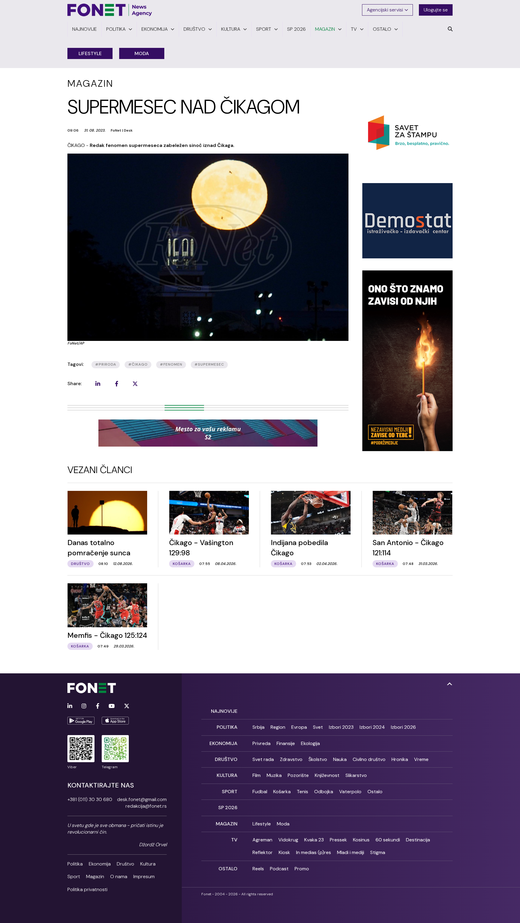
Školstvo (317, 759)
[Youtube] (112, 706)
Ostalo (374, 791)
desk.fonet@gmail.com (142, 799)
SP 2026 (227, 807)
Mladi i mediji (350, 852)
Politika (75, 864)
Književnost (327, 775)
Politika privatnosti (87, 889)
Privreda (261, 743)
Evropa (299, 727)
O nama (118, 876)
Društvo (125, 864)
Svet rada (263, 759)
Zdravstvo (291, 759)
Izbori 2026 (403, 727)
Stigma (377, 852)
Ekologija (310, 743)
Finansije (286, 743)
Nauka (340, 759)
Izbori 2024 (372, 727)
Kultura (148, 864)
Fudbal (259, 791)
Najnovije (224, 711)
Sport (73, 876)
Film (256, 775)
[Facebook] (97, 706)
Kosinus (361, 840)
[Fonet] (109, 10)
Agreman (262, 840)
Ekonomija (100, 864)
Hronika (400, 759)
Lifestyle (90, 53)
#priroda (105, 364)
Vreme (421, 759)
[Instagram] (84, 706)
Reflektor (262, 852)
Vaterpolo (350, 791)
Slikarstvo (356, 775)
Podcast (279, 868)
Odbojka (323, 791)
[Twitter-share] (135, 383)
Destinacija (418, 840)
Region (278, 727)
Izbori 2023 (341, 727)
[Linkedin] (69, 706)
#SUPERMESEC (209, 364)
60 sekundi (388, 840)
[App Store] (115, 721)
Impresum (144, 876)
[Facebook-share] (116, 383)
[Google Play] (80, 721)
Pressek (338, 840)
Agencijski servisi (385, 10)
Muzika (274, 775)
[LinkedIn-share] (97, 383)
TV (234, 840)
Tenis (302, 791)
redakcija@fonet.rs (146, 806)
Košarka (282, 791)
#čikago (138, 364)
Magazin (95, 876)
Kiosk (284, 852)
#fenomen (171, 364)
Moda (142, 53)
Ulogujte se (436, 10)
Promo (302, 868)
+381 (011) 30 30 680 (89, 799)
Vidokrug (288, 840)
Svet (318, 727)
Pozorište (298, 775)
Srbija (258, 727)
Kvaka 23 (314, 840)
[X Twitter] (126, 706)
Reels (258, 868)
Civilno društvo (369, 759)
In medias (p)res (313, 852)
